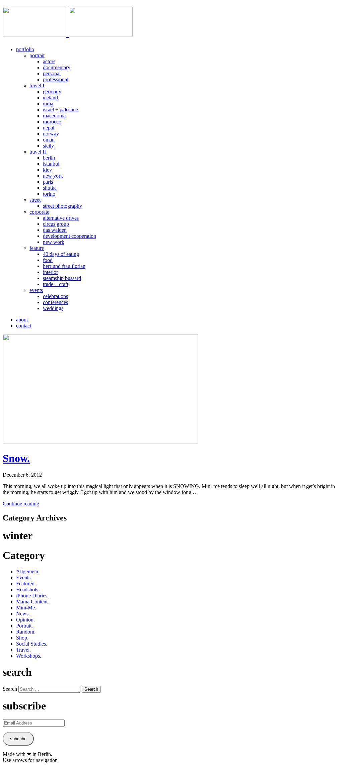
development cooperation (69, 236)
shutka (50, 188)
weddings (53, 308)
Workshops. (28, 656)
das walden (55, 230)
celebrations (55, 296)
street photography (62, 206)
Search (10, 689)
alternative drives (61, 218)
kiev (47, 170)
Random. (26, 632)
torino (49, 194)
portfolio (25, 49)
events (36, 290)
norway (51, 133)
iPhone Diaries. (32, 595)
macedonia (54, 115)
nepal (48, 127)
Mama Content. (32, 601)
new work (53, 242)
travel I (36, 85)
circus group (56, 224)
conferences (55, 302)
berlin (49, 158)
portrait (37, 55)
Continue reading (21, 503)
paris (48, 182)
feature (36, 248)
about (22, 319)
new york (53, 176)
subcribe (18, 738)
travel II (37, 152)
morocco (52, 121)
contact (23, 325)
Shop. (22, 638)
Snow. (16, 458)
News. (23, 613)
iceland (50, 97)
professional (55, 79)
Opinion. (25, 620)
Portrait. (24, 626)
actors (49, 61)
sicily (48, 146)
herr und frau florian (64, 266)
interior (50, 272)
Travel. (23, 650)
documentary (56, 67)
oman (49, 139)
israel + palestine (60, 109)
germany (52, 91)
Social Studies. (31, 644)
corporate (39, 212)
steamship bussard (62, 278)
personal (52, 73)
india (48, 103)
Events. (24, 577)
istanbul (51, 164)
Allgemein (27, 571)
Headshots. (28, 589)
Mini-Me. (26, 607)
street (35, 200)
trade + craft (55, 284)
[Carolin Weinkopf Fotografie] (68, 33)
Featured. (26, 583)
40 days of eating (61, 254)
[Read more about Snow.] (100, 442)
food (48, 260)
